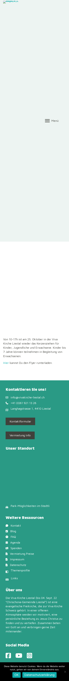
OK (16, 675)
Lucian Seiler (37, 292)
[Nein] (65, 671)
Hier (6, 363)
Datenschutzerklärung (39, 675)
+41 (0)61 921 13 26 (23, 403)
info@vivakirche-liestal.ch (28, 397)
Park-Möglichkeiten (23, 506)
